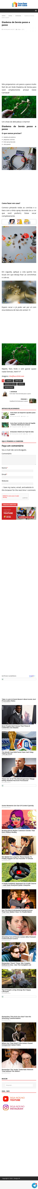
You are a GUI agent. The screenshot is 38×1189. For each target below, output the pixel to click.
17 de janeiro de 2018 (16, 426)
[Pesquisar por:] (19, 1085)
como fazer (18, 380)
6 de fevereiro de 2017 (9, 29)
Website (5, 481)
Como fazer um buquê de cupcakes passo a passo (23, 413)
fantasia (21, 384)
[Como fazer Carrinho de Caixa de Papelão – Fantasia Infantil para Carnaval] (5, 424)
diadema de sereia (10, 384)
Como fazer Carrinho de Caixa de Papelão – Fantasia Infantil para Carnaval (22, 424)
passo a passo (9, 387)
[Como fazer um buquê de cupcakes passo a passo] (5, 415)
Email (4, 474)
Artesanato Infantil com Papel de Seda (22, 432)
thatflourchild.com (16, 376)
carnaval (9, 380)
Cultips (19, 29)
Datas (10, 15)
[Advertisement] (16, 45)
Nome (4, 468)
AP (19, 1178)
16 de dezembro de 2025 (17, 433)
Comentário (6, 453)
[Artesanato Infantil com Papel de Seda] (5, 433)
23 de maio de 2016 (15, 416)
